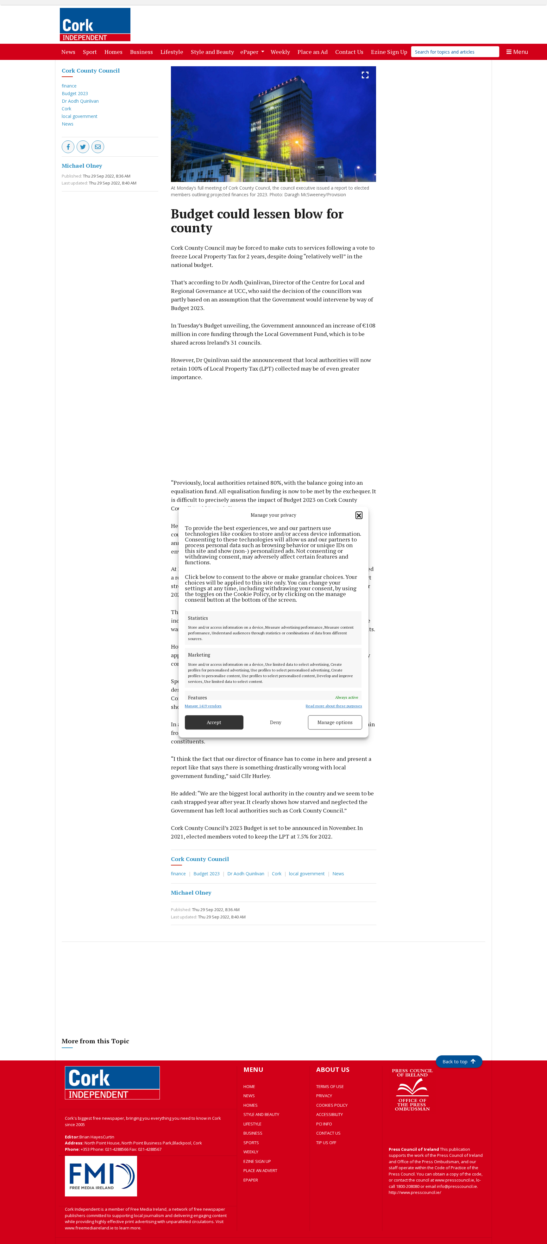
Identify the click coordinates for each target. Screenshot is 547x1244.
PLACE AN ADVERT (260, 1170)
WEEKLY (250, 1152)
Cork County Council (91, 70)
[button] (359, 515)
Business (142, 51)
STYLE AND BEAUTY (261, 1114)
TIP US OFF (326, 1142)
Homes (114, 51)
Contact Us (350, 51)
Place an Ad (314, 51)
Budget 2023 (75, 93)
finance (69, 86)
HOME (249, 1086)
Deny (275, 722)
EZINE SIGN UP (257, 1161)
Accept (214, 722)
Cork (66, 109)
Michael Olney (82, 165)
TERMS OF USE (330, 1086)
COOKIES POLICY (332, 1105)
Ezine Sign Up (390, 51)
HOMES (250, 1105)
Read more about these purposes (334, 705)
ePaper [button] (250, 51)
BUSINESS (252, 1133)
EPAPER (250, 1180)
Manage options (335, 722)
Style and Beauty (213, 51)
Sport (91, 51)
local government (79, 116)
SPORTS (251, 1142)
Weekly (281, 51)
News (69, 51)
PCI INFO (324, 1124)
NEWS (249, 1095)
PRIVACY (324, 1095)
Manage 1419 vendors (203, 705)
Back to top (455, 1061)
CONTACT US (328, 1133)
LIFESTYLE (252, 1124)
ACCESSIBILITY (329, 1114)
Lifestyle (173, 51)
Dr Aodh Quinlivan (80, 101)
